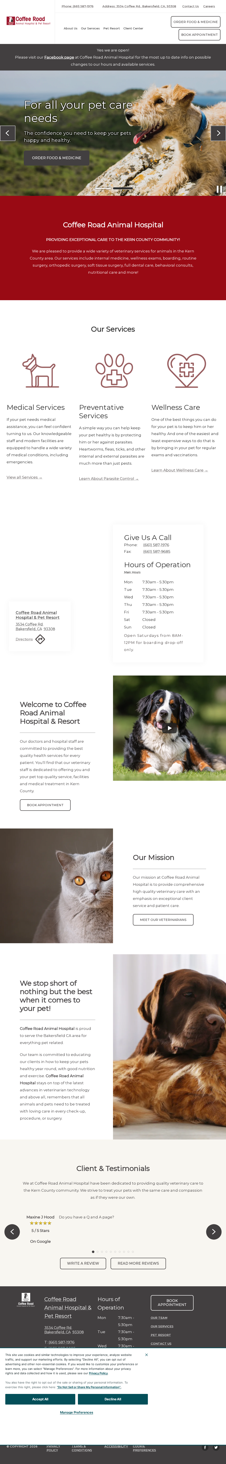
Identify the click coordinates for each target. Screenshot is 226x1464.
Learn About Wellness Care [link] (177, 470)
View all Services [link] (22, 477)
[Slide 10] (133, 1252)
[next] (218, 133)
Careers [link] (209, 6)
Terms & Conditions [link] (82, 1448)
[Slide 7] (120, 1252)
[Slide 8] (124, 1252)
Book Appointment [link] (199, 35)
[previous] (7, 133)
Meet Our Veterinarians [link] (163, 920)
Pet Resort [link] (161, 1335)
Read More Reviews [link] (138, 1263)
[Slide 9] (128, 1252)
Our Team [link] (159, 1317)
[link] (28, 21)
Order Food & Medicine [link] (195, 22)
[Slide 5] (111, 1252)
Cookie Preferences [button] (144, 1448)
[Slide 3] (102, 1252)
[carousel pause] (219, 189)
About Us (70, 28)
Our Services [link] (90, 28)
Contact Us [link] (190, 6)
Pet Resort (111, 28)
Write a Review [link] (83, 1263)
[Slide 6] (115, 1252)
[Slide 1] (103, 188)
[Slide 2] (123, 188)
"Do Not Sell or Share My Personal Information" (88, 1387)
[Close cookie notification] (146, 1355)
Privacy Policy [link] (53, 1448)
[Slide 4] (106, 1252)
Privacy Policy (98, 1373)
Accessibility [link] (116, 1446)
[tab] (133, 573)
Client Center (133, 28)
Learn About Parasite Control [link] (106, 479)
